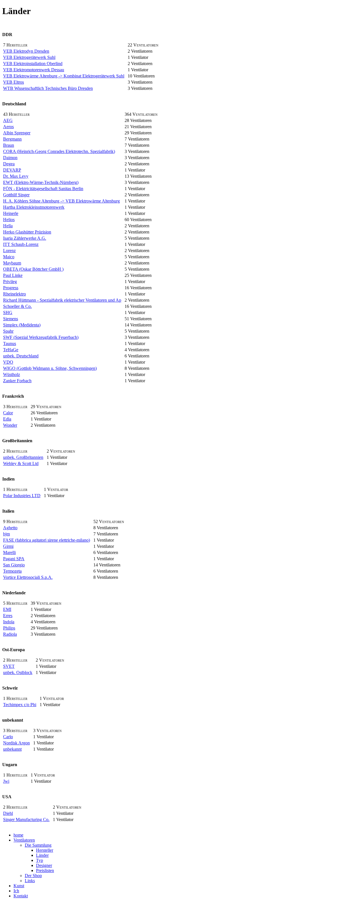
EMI (7, 609)
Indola (8, 621)
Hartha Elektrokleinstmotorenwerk (33, 207)
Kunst (19, 885)
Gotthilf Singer (16, 194)
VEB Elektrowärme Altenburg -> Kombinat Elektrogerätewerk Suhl (63, 76)
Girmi (8, 546)
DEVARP (12, 170)
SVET (9, 666)
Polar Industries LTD (21, 495)
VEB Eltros (13, 82)
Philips (9, 628)
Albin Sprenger (16, 132)
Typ (39, 860)
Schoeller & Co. (17, 306)
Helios (9, 219)
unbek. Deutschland (21, 355)
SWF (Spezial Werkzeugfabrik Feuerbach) (40, 337)
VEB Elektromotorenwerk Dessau (33, 69)
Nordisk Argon (16, 742)
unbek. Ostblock (17, 672)
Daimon (10, 157)
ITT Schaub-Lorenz (21, 244)
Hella (8, 225)
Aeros (8, 126)
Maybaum (12, 263)
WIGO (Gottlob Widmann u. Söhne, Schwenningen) (50, 368)
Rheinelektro (14, 294)
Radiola (10, 634)
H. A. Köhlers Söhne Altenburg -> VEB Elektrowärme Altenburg (61, 201)
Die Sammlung (38, 845)
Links (30, 880)
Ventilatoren (24, 840)
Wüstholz (11, 374)
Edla (7, 419)
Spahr (8, 331)
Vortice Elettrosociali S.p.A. (28, 577)
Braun (8, 145)
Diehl (8, 813)
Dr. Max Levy (15, 176)
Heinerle (10, 213)
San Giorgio (14, 564)
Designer (44, 865)
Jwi (6, 781)
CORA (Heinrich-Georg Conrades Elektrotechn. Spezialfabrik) (59, 151)
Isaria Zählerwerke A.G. (24, 238)
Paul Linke (12, 275)
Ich (16, 890)
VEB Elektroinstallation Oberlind (32, 63)
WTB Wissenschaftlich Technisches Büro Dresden (48, 88)
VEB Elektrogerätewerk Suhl (29, 57)
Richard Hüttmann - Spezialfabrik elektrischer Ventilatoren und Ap (62, 300)
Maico (8, 256)
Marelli (9, 552)
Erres (7, 615)
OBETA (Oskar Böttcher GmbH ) (33, 269)
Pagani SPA (13, 558)
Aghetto (10, 527)
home (18, 835)
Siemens (10, 318)
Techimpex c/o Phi (19, 704)
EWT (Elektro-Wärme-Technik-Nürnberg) (40, 182)
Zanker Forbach (17, 380)
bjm (6, 533)
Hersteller (44, 850)
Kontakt (21, 895)
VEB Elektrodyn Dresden (26, 51)
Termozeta (12, 571)
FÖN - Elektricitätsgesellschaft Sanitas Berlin (43, 188)
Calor (8, 412)
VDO (8, 362)
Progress (10, 287)
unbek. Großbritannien (23, 457)
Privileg (10, 281)
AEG (8, 120)
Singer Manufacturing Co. (26, 819)
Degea (9, 163)
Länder (42, 855)
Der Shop (33, 875)
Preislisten (45, 870)
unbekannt (12, 749)
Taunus (9, 343)
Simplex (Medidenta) (21, 324)
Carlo (8, 736)
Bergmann (12, 139)
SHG (7, 312)
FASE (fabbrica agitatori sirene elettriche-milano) (46, 540)
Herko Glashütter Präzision (27, 232)
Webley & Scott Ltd (21, 463)
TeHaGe (10, 349)
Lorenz (9, 250)
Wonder (10, 425)
